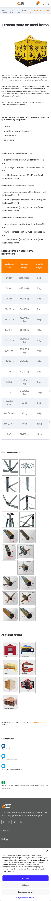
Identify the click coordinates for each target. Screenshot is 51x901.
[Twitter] (21, 822)
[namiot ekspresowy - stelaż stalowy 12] (9, 552)
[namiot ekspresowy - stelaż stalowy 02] (10, 484)
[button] (47, 851)
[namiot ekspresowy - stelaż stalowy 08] (27, 519)
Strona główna (4, 11)
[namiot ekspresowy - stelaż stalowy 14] (25, 567)
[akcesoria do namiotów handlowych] (10, 650)
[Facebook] (3, 822)
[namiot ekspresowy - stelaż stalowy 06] (27, 484)
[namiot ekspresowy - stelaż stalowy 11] (27, 536)
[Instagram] (9, 822)
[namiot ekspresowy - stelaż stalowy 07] (27, 502)
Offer (11, 12)
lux (6, 725)
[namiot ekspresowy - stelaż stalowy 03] (10, 502)
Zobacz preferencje (25, 892)
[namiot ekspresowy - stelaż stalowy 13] (25, 551)
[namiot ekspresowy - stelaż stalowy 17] (27, 583)
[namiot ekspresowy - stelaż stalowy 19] (27, 598)
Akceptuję (26, 878)
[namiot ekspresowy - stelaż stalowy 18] (10, 598)
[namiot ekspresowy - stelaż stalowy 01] (10, 467)
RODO (31, 898)
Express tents (22, 11)
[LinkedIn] (15, 822)
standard (35, 722)
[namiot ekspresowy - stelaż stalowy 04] (10, 519)
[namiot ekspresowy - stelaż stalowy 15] (10, 583)
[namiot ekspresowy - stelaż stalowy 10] (10, 536)
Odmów (25, 885)
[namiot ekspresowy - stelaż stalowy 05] (27, 467)
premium (43, 722)
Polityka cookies (22, 898)
